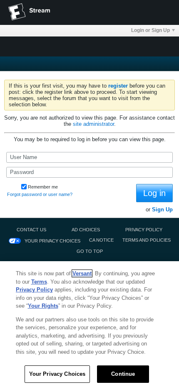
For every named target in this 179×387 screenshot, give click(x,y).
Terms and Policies (146, 240)
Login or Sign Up (150, 30)
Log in (154, 193)
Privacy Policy (143, 229)
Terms (39, 282)
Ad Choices (86, 229)
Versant (82, 273)
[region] (89, 324)
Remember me (43, 186)
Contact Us (31, 229)
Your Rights (43, 306)
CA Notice (101, 240)
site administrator (93, 124)
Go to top (90, 251)
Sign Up (162, 209)
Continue (123, 374)
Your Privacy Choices (52, 240)
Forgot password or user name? (39, 194)
